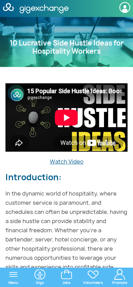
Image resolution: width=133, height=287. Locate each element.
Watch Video (67, 161)
